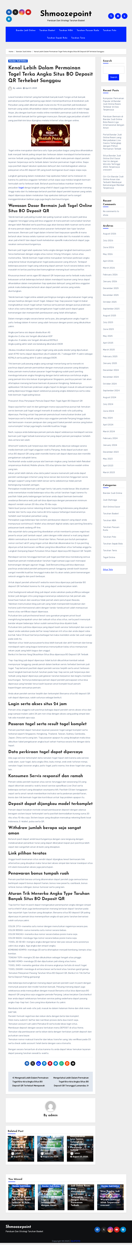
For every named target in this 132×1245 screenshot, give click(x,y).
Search (107, 61)
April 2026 (108, 261)
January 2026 (110, 281)
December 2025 (111, 288)
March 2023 (109, 472)
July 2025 (108, 322)
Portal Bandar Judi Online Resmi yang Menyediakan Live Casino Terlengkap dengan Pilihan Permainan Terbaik (80, 1139)
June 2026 (108, 247)
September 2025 (111, 309)
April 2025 (108, 343)
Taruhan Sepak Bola (57, 38)
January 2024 (110, 445)
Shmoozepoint (66, 14)
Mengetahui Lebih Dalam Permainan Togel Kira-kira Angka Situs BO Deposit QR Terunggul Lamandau (71, 1082)
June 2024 (108, 411)
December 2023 (111, 452)
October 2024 (110, 384)
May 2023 (108, 459)
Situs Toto (108, 569)
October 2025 (110, 302)
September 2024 (111, 390)
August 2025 (109, 315)
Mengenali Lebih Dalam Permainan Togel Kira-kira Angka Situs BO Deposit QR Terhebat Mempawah (30, 1082)
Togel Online (109, 557)
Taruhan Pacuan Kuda (88, 30)
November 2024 (111, 377)
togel (21, 187)
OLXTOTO (75, 1241)
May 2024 (108, 418)
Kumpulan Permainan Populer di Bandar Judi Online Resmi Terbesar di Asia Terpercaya (20, 1142)
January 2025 (110, 363)
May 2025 (108, 336)
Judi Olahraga (110, 500)
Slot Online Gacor (111, 507)
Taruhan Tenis (78, 38)
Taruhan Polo (109, 30)
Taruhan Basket (47, 30)
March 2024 (109, 431)
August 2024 (109, 397)
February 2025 (110, 356)
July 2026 (108, 240)
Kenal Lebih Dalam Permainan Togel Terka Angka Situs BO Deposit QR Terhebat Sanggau (50, 74)
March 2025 (109, 349)
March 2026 (109, 268)
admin (19, 88)
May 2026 (108, 254)
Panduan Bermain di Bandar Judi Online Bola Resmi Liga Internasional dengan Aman (113, 122)
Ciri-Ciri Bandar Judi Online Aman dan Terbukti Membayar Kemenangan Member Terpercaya (113, 182)
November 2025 (111, 295)
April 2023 (108, 465)
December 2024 (111, 370)
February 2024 (110, 438)
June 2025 (108, 329)
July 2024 (108, 404)
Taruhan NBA (66, 30)
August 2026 (109, 234)
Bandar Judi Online (25, 30)
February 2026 (110, 274)
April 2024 (108, 424)
